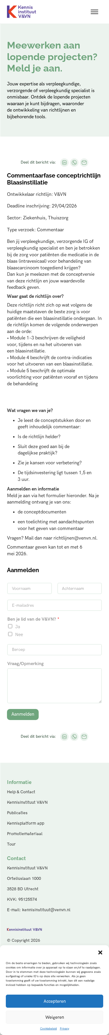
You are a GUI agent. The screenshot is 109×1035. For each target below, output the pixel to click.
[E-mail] (84, 162)
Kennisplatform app (25, 823)
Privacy (64, 1028)
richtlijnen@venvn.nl (74, 538)
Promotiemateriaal (24, 833)
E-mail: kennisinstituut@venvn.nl (38, 909)
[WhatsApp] (74, 162)
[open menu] (94, 11)
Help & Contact (21, 791)
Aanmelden (22, 714)
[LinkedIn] (64, 162)
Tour (11, 844)
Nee (19, 635)
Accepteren (55, 1001)
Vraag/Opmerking (25, 664)
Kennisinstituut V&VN (27, 802)
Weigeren (54, 1017)
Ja (17, 627)
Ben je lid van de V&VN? (33, 619)
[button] (100, 952)
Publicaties (17, 812)
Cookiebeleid (48, 1028)
